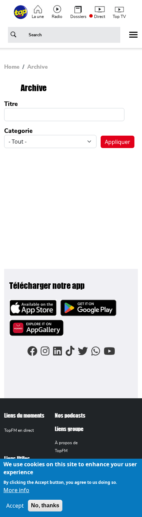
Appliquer (14, 36)
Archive (37, 67)
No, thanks (45, 505)
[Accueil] (21, 16)
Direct (99, 16)
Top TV (119, 16)
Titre (11, 104)
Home (12, 67)
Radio (57, 16)
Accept (15, 505)
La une (38, 16)
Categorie (18, 131)
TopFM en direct (19, 430)
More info (16, 490)
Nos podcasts (70, 415)
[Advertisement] (71, 204)
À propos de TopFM (66, 447)
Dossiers (78, 16)
